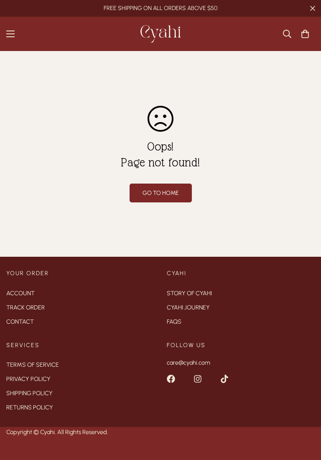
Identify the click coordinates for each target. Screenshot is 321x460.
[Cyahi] (160, 34)
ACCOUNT (20, 293)
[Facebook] (171, 379)
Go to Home (161, 193)
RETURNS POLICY (29, 407)
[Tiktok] (224, 379)
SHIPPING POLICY (29, 393)
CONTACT (20, 321)
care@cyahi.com (188, 362)
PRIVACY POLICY (28, 379)
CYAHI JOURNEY (188, 307)
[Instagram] (198, 379)
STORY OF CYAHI (189, 293)
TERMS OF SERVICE (32, 364)
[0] (305, 33)
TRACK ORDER (25, 307)
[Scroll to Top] (304, 414)
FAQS (174, 321)
